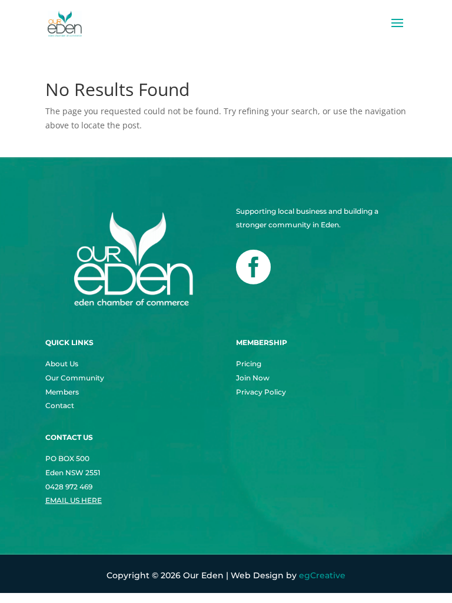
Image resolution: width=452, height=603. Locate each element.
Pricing (248, 363)
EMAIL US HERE (73, 500)
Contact (59, 405)
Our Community (74, 377)
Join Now (253, 377)
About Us (61, 363)
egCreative (322, 575)
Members (62, 391)
